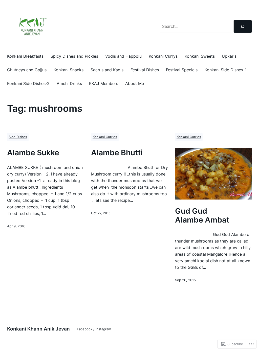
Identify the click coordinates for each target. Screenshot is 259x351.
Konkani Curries (105, 137)
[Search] (242, 26)
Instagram (103, 329)
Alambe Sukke (33, 152)
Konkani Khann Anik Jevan (38, 329)
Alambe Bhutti (117, 152)
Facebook (84, 329)
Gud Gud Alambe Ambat (202, 215)
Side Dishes (18, 137)
